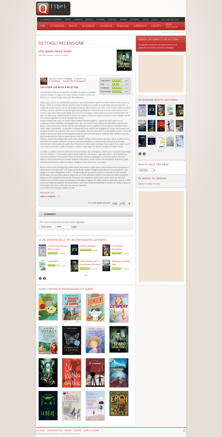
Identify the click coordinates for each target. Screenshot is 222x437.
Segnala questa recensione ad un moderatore (129, 203)
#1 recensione (54, 81)
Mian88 (69, 78)
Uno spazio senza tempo (55, 51)
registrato (80, 222)
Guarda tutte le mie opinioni (74, 81)
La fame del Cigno (88, 246)
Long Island (53, 261)
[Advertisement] (161, 73)
